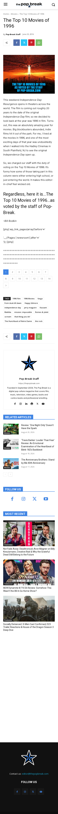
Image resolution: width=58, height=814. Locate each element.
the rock (38, 321)
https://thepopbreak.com (29, 383)
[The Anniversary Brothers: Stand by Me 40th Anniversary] (11, 463)
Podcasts (8, 620)
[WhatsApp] (39, 42)
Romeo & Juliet (41, 312)
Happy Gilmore (31, 303)
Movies (14, 14)
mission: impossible (23, 312)
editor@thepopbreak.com (35, 773)
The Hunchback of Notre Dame (18, 321)
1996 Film (17, 298)
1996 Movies (29, 298)
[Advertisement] (27, 658)
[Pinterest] (31, 42)
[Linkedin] (26, 403)
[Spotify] (32, 403)
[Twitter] (24, 42)
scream (8, 316)
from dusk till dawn (13, 303)
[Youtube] (43, 403)
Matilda (8, 312)
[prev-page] (5, 474)
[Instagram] (20, 403)
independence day (13, 307)
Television (8, 584)
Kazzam (43, 307)
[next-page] (10, 474)
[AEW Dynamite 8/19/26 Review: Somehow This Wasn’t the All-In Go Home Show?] (29, 572)
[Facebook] (16, 42)
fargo (40, 298)
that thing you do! (22, 316)
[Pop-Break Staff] (29, 363)
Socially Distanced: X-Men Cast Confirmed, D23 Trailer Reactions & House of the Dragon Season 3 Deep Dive (28, 627)
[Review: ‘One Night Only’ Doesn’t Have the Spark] (11, 429)
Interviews (8, 545)
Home (6, 14)
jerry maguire (30, 307)
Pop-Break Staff (13, 34)
